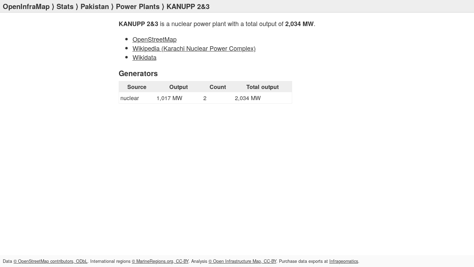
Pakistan (95, 6)
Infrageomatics (343, 261)
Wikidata (144, 57)
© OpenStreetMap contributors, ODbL (50, 261)
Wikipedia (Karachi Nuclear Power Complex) (194, 47)
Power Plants (138, 6)
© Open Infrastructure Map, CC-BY (242, 261)
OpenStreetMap (155, 38)
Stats (65, 6)
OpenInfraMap (26, 6)
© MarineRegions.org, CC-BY (160, 261)
